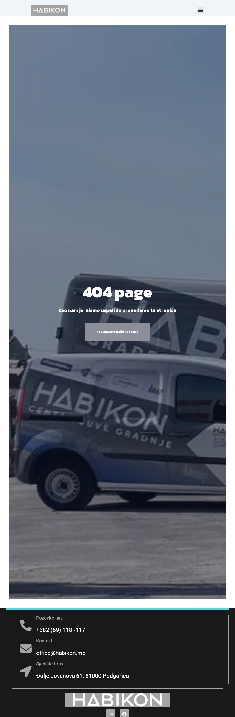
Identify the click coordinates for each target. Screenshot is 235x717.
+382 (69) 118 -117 (60, 630)
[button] (200, 10)
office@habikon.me (60, 653)
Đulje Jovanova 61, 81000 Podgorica (82, 676)
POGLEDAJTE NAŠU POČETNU (117, 332)
